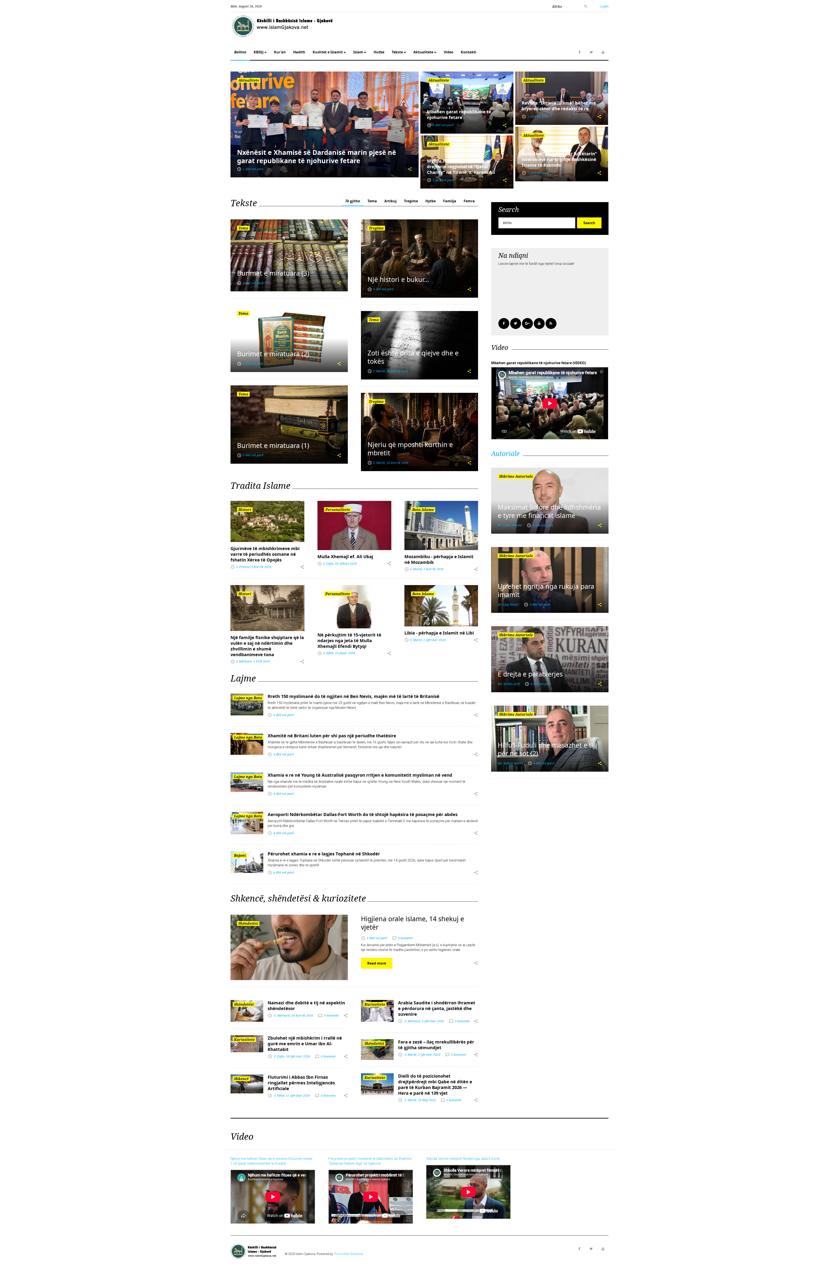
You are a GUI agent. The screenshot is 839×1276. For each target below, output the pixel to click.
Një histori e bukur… (398, 279)
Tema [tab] (372, 201)
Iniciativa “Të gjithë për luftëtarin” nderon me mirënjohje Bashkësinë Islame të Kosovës (559, 159)
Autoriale (505, 453)
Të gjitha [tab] (352, 201)
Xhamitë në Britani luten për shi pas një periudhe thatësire (332, 736)
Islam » (359, 52)
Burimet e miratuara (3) (273, 273)
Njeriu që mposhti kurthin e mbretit (410, 448)
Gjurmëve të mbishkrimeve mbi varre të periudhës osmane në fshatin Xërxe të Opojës (265, 554)
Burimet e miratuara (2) (273, 353)
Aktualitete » (424, 52)
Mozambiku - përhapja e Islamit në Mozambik (438, 559)
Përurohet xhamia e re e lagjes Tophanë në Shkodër (324, 854)
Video (448, 52)
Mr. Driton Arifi (509, 684)
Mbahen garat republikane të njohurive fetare (459, 114)
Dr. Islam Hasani (510, 525)
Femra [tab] (469, 201)
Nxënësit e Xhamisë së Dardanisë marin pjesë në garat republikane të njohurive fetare (316, 156)
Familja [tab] (449, 201)
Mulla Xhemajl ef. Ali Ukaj (345, 556)
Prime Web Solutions (348, 1254)
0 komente (405, 938)
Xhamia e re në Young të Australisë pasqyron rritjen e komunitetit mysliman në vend (360, 775)
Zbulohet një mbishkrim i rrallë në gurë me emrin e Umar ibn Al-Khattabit (305, 1043)
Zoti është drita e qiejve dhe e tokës (413, 357)
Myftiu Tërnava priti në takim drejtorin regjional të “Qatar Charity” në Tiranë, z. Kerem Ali (461, 166)
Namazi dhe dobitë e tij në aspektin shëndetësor (306, 1005)
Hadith (299, 52)
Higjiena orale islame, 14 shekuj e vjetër (412, 923)
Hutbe (379, 52)
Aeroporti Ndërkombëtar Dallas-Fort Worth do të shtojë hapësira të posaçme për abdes (363, 814)
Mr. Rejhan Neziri (510, 763)
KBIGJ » (260, 52)
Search (589, 222)
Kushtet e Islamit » (329, 52)
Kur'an (280, 52)
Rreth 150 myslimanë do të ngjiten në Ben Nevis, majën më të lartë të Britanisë (353, 696)
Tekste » (399, 52)
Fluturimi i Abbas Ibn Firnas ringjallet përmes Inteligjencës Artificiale (301, 1082)
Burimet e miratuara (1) (273, 445)
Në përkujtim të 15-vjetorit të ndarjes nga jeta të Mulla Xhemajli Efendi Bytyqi (349, 640)
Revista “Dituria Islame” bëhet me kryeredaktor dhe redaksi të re (559, 106)
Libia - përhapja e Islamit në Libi (439, 633)
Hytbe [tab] (430, 201)
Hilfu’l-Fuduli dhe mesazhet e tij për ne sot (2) (546, 749)
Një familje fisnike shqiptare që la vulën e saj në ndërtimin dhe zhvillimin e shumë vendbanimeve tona (267, 646)
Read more (376, 963)
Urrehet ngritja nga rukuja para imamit (546, 590)
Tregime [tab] (411, 201)
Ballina (240, 52)
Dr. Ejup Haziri (508, 604)
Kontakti (468, 52)
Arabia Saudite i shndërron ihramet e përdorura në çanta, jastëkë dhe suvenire (436, 1008)
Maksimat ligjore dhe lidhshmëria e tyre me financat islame (549, 511)
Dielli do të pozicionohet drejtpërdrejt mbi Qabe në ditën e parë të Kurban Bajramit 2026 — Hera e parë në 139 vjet (435, 1084)
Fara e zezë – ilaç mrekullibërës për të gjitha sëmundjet (436, 1045)
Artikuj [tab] (390, 201)
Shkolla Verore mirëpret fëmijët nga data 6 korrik (463, 1159)
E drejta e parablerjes (530, 673)
